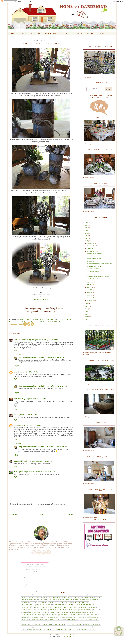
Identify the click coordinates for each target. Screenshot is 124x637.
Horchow (46, 607)
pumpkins (32, 629)
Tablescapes (46, 624)
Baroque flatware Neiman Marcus (58, 595)
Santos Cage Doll (71, 619)
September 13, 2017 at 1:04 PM (32, 425)
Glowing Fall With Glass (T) (94, 266)
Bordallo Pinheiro (59, 597)
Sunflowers (73, 622)
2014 (86, 309)
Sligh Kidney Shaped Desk (88, 619)
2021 (86, 230)
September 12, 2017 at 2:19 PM (48, 340)
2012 (86, 314)
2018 (86, 238)
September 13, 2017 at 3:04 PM (57, 447)
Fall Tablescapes (80, 602)
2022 (86, 228)
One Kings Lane (92, 614)
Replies (18, 354)
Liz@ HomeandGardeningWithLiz (31, 357)
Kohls (93, 607)
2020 (86, 233)
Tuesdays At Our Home (41, 299)
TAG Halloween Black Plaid (31, 624)
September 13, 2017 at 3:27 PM (57, 386)
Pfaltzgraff (26, 617)
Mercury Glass (71, 609)
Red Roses (25, 619)
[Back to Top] (119, 631)
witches (91, 629)
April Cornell (39, 595)
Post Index (102, 33)
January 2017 (90, 300)
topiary (83, 629)
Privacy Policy (90, 33)
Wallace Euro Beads (92, 624)
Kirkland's (85, 607)
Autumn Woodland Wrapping (94, 253)
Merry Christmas (85, 609)
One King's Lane (78, 614)
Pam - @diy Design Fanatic (24, 472)
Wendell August (27, 627)
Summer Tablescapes (59, 622)
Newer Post (13, 515)
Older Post (69, 515)
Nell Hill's (38, 614)
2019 (86, 236)
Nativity (90, 612)
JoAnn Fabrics (74, 607)
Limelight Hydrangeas (56, 609)
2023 (86, 225)
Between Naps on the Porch (31, 597)
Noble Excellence (50, 614)
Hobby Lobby (26, 607)
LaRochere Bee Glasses (29, 609)
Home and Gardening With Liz (62, 28)
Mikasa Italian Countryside (38, 612)
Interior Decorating (51, 321)
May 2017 (89, 290)
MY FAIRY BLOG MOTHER (68, 636)
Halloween (68, 604)
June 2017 (89, 287)
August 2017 (90, 282)
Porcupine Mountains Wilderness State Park (60, 617)
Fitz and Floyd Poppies (43, 604)
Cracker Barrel (67, 599)
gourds (95, 627)
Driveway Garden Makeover (94, 258)
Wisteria (55, 627)
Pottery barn (82, 617)
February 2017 (91, 298)
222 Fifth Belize (27, 595)
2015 (86, 306)
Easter (32, 602)
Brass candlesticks (74, 597)
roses (48, 629)
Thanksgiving (59, 624)
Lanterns (43, 609)
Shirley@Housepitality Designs (26, 340)
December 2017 (91, 243)
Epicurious (41, 602)
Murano (64, 612)
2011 (86, 317)
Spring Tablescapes (41, 622)
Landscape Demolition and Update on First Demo (99, 263)
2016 (86, 303)
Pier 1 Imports (37, 617)
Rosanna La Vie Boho (56, 619)
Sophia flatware (27, 622)
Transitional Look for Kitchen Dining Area (98, 276)
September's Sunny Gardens (94, 279)
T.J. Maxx (83, 622)
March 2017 (90, 295)
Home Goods (36, 607)
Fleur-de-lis (58, 604)
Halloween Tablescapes (84, 604)
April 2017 (90, 292)
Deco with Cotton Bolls (93, 269)
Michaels (96, 609)
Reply (16, 350)
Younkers (63, 627)
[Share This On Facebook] (25, 325)
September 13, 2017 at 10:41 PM (42, 461)
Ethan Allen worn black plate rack (60, 602)
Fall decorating (29, 321)
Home (41, 515)
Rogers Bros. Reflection (39, 619)
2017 (86, 241)
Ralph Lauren (94, 617)
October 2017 (90, 248)
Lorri (16, 372)
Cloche (42, 599)
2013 (86, 311)
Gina (15, 415)
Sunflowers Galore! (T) (93, 274)
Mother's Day (54, 612)
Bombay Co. (46, 597)
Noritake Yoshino (65, 614)
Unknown (17, 425)
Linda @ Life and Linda (22, 461)
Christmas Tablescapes (29, 599)
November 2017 (91, 246)
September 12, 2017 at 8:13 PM (27, 415)
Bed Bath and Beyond (79, 595)
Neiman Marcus (27, 614)
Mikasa (24, 612)
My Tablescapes (35, 33)
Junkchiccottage (20, 399)
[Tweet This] (29, 325)
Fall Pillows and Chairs (92, 271)
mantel (24, 629)
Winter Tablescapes (41, 627)
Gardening (79, 33)
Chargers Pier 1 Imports (92, 597)
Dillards (25, 602)
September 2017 (91, 251)
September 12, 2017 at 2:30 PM (28, 372)
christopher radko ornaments (79, 627)
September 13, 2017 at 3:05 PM (57, 357)
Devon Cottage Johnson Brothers (86, 599)
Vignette (79, 624)
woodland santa (27, 632)
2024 (86, 222)
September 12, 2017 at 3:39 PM (36, 399)
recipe (41, 629)
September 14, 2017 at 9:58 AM (45, 472)
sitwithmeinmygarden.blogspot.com (65, 629)
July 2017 (89, 284)
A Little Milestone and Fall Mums (95, 256)
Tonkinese (70, 624)
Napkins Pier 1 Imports (77, 612)
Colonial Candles (54, 599)
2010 (86, 319)
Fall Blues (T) (90, 261)
